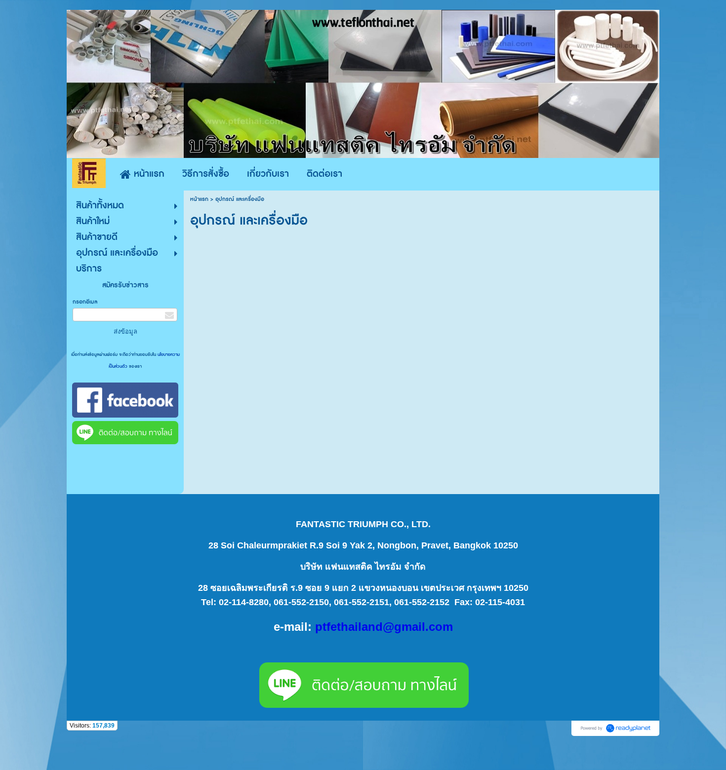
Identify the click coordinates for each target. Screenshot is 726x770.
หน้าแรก (199, 199)
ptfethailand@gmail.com (384, 626)
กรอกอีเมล (85, 302)
